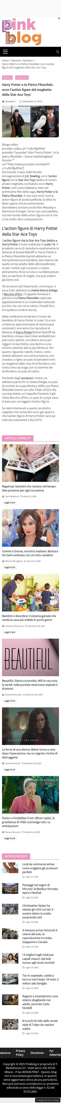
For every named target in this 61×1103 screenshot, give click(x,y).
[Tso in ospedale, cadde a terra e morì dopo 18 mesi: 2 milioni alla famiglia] (10, 979)
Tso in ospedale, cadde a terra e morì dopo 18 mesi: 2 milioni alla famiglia (40, 979)
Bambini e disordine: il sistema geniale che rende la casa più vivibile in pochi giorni (29, 618)
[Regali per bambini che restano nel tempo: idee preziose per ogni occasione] (30, 463)
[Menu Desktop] (5, 52)
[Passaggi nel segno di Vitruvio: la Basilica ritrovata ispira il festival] (10, 888)
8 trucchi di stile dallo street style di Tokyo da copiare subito (40, 1025)
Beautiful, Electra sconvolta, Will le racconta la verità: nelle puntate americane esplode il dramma (30, 684)
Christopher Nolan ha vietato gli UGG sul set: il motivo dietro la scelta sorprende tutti (37, 911)
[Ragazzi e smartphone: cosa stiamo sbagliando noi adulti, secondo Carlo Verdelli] (10, 999)
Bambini (7, 77)
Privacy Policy (20, 1053)
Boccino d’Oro (13, 294)
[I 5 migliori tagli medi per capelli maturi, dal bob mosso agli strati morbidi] (10, 958)
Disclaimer (37, 1053)
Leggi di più (9, 502)
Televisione (21, 77)
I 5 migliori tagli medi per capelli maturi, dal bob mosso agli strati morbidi (38, 958)
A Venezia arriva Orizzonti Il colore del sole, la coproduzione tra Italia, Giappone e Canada (39, 936)
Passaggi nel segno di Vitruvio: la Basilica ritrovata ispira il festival (40, 889)
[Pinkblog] (21, 31)
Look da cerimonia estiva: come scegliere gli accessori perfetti (40, 868)
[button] (57, 52)
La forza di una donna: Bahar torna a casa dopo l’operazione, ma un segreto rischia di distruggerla (29, 753)
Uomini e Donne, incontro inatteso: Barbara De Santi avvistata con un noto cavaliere (30, 553)
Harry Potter (24, 332)
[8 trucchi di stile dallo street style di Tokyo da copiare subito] (10, 1024)
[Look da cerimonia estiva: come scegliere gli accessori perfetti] (10, 867)
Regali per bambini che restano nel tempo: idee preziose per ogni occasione (29, 488)
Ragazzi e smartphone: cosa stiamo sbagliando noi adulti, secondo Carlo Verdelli (40, 1002)
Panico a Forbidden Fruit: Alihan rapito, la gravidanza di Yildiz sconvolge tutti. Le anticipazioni (28, 822)
